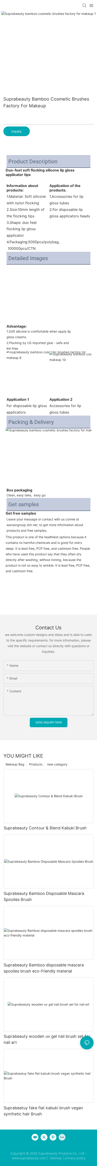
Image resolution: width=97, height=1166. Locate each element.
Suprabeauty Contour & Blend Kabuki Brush (45, 828)
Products (35, 764)
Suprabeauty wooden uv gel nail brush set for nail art (47, 1039)
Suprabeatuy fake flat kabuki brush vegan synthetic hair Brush (43, 1110)
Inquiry (17, 131)
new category (57, 764)
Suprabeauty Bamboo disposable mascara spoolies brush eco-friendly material (44, 968)
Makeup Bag (15, 764)
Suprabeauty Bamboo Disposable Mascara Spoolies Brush (44, 896)
